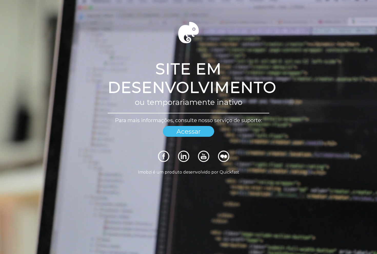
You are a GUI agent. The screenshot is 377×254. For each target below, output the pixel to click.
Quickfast (229, 172)
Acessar (188, 131)
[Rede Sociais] (163, 160)
